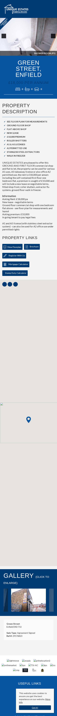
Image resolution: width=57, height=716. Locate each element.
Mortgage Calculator (18, 264)
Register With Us (16, 255)
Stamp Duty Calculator (15, 273)
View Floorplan (14, 247)
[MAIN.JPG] (28, 600)
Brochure (34, 246)
